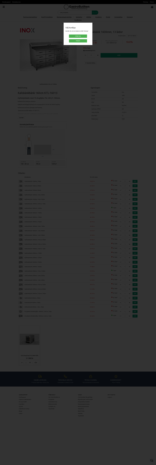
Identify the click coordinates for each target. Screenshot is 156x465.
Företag (78, 36)
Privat (78, 41)
